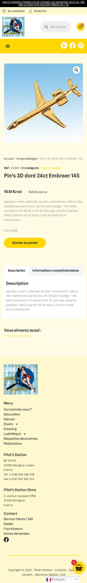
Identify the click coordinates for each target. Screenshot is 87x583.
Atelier (8, 524)
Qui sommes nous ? (18, 409)
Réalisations (13, 443)
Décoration (12, 414)
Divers (8, 424)
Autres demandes (16, 533)
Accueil (9, 158)
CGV (63, 575)
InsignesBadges (27, 158)
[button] (7, 46)
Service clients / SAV (18, 519)
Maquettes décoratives (21, 439)
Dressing (10, 429)
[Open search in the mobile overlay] (55, 26)
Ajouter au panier (25, 243)
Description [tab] (16, 270)
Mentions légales (46, 575)
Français (58, 579)
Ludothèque (12, 434)
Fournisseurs (13, 528)
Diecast (9, 419)
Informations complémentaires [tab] (55, 270)
